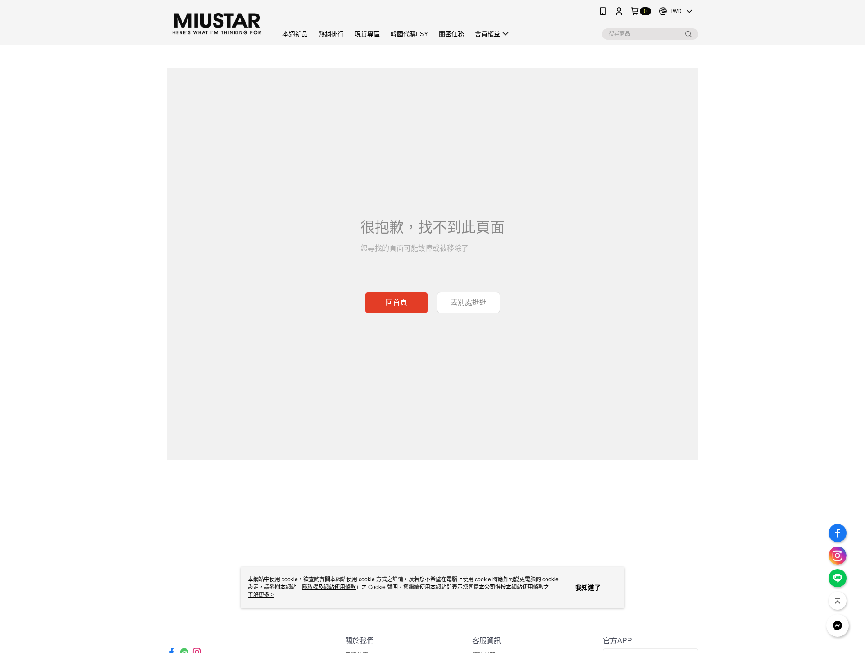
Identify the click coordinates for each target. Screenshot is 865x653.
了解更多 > (261, 595)
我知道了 (588, 587)
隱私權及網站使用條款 (329, 587)
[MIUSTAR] (217, 23)
